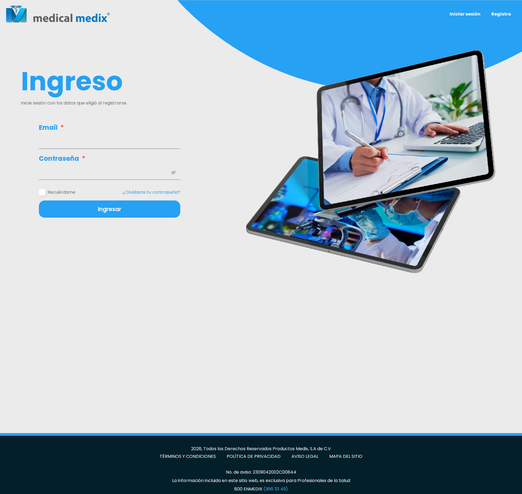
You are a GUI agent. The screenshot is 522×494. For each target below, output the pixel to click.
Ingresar (109, 209)
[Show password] (173, 172)
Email (51, 127)
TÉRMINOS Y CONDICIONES (188, 456)
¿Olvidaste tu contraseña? (151, 192)
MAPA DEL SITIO (345, 456)
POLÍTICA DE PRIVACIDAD (254, 456)
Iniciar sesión (465, 14)
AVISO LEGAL (304, 456)
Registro (501, 14)
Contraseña (62, 158)
